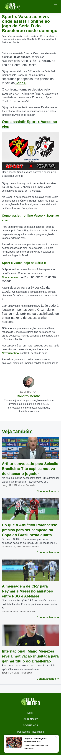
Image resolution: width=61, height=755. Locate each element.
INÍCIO (30, 713)
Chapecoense (10, 277)
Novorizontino (10, 353)
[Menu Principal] (55, 6)
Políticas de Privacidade (30, 731)
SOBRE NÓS (30, 725)
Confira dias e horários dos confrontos (36, 747)
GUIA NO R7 (30, 719)
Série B (20, 83)
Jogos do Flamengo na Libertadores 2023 (35, 740)
